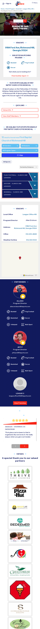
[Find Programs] (25, 21)
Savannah (19, 9)
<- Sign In (7, 4)
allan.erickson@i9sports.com (20, 579)
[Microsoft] (28, 548)
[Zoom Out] (4, 519)
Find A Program (10, 9)
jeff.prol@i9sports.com (20, 625)
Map (21, 155)
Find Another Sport (19, 76)
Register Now (10, 227)
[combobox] (2, 150)
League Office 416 (28, 9)
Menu (35, 3)
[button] (20, 233)
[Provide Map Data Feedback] (36, 548)
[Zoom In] (4, 517)
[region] (20, 532)
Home (2, 9)
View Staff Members (11, 116)
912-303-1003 (31, 513)
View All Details (10, 233)
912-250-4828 (31, 507)
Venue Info (7, 110)
